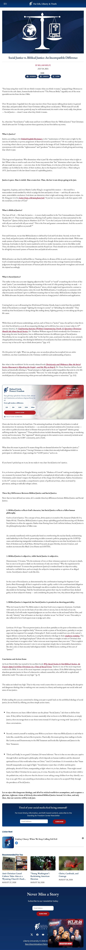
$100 (19, 407)
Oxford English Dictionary (31, 139)
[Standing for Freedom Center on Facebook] (37, 934)
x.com (57, 76)
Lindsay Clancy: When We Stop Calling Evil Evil (36, 839)
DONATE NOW (19, 412)
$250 (26, 407)
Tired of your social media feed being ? (43, 807)
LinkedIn (45, 76)
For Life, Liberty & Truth (44, 3)
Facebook (33, 76)
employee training (72, 635)
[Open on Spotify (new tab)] (83, 837)
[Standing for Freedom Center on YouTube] (43, 934)
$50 (13, 407)
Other (33, 407)
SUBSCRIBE (59, 822)
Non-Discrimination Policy (36, 944)
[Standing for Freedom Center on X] (31, 934)
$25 (7, 407)
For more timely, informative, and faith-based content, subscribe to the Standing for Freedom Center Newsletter (43, 814)
